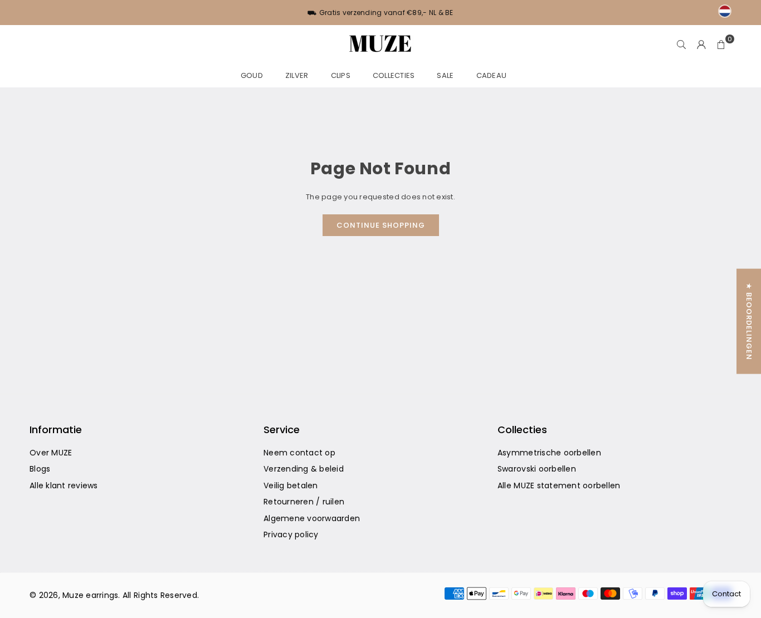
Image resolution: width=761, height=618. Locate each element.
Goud (252, 75)
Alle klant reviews (64, 485)
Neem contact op (299, 452)
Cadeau (491, 75)
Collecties (394, 75)
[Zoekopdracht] (681, 45)
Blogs (40, 468)
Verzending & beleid (304, 468)
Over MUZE (51, 452)
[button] (721, 45)
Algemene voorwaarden (312, 518)
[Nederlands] (724, 11)
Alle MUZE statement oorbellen (559, 485)
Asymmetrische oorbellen (549, 452)
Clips (340, 75)
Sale (445, 75)
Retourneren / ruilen (304, 501)
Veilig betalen (291, 485)
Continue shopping (380, 225)
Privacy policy (291, 534)
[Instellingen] (701, 45)
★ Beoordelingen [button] (749, 321)
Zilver (297, 75)
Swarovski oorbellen (536, 468)
